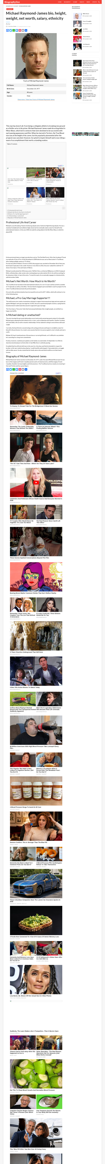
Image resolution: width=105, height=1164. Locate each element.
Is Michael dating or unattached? (16, 216)
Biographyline (9, 6)
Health (82, 2)
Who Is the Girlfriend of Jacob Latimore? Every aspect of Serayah (90, 71)
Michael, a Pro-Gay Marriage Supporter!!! (18, 214)
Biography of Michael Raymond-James (17, 217)
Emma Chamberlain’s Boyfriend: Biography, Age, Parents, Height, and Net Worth (89, 96)
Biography (67, 2)
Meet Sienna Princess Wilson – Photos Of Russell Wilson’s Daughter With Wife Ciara (90, 87)
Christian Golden (12, 26)
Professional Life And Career (15, 210)
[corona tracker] (86, 134)
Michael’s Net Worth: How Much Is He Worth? (19, 212)
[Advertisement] (36, 113)
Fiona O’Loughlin (87, 21)
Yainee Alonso (86, 36)
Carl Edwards (86, 44)
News (88, 2)
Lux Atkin (85, 29)
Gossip (75, 2)
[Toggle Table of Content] (63, 208)
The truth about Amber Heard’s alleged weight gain (90, 78)
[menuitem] (60, 2)
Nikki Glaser (86, 13)
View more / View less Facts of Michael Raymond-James (36, 99)
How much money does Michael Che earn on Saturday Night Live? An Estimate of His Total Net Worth (90, 63)
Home (59, 2)
